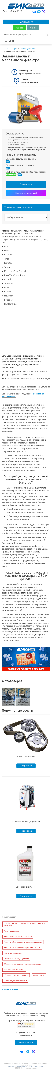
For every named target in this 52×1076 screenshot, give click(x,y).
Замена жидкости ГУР (26, 887)
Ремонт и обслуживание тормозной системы (22, 947)
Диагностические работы (14, 969)
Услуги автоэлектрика (13, 953)
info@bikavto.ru (26, 1035)
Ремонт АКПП (38, 975)
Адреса (19, 27)
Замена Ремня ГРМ (26, 756)
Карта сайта (38, 1066)
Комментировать (10, 989)
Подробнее (26, 765)
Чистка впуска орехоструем (15, 981)
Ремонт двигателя (11, 931)
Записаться (26, 22)
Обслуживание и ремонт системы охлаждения (23, 964)
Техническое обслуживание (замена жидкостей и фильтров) (24, 924)
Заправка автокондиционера (26, 821)
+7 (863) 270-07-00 (13, 11)
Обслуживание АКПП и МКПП (16, 975)
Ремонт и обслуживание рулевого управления (23, 942)
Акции (33, 27)
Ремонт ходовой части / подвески (18, 936)
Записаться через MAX (26, 193)
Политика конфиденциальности (20, 1066)
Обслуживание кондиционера (16, 958)
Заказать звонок (26, 1042)
